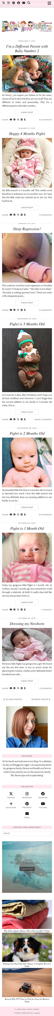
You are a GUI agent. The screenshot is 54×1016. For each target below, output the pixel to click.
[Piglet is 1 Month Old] (27, 581)
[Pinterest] (13, 3)
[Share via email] (11, 119)
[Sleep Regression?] (27, 282)
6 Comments (46, 688)
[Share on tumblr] (25, 119)
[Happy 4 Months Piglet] (27, 187)
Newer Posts (40, 699)
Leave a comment (43, 419)
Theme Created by (27, 1013)
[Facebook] (18, 3)
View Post (27, 112)
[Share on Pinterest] (22, 119)
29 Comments (45, 515)
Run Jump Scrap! (30, 1009)
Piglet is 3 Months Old (27, 323)
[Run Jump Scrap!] (27, 25)
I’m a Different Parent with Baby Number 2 (27, 48)
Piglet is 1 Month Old (27, 528)
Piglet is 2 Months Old (27, 433)
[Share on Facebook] (14, 119)
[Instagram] (8, 3)
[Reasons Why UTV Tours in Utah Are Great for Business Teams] (27, 982)
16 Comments (45, 120)
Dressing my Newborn (27, 623)
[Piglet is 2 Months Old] (27, 486)
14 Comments (45, 215)
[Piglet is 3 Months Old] (27, 391)
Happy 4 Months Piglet (27, 133)
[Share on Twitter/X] (18, 119)
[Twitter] (3, 3)
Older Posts (13, 699)
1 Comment (46, 610)
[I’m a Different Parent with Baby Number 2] (27, 91)
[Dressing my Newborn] (27, 660)
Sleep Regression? (27, 228)
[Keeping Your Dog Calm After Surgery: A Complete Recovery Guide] (27, 947)
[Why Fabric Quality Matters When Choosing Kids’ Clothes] (27, 914)
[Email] (23, 3)
